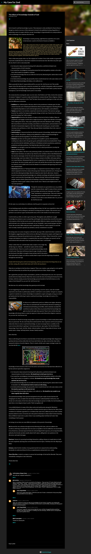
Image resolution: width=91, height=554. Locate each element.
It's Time (68, 80)
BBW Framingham (17, 518)
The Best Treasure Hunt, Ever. (72, 257)
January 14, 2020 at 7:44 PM (32, 507)
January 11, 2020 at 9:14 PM (23, 500)
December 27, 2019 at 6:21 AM (25, 480)
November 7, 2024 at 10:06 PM (28, 518)
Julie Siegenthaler (21, 490)
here (19, 345)
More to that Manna (70, 211)
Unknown (15, 500)
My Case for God (12, 2)
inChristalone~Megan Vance (20, 473)
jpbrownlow (16, 480)
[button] (9, 19)
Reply (14, 477)
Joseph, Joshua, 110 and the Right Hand (75, 234)
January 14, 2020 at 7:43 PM (32, 490)
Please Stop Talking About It (72, 189)
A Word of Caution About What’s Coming (75, 166)
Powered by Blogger (46, 552)
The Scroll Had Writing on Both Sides (74, 57)
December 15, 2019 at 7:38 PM (33, 473)
